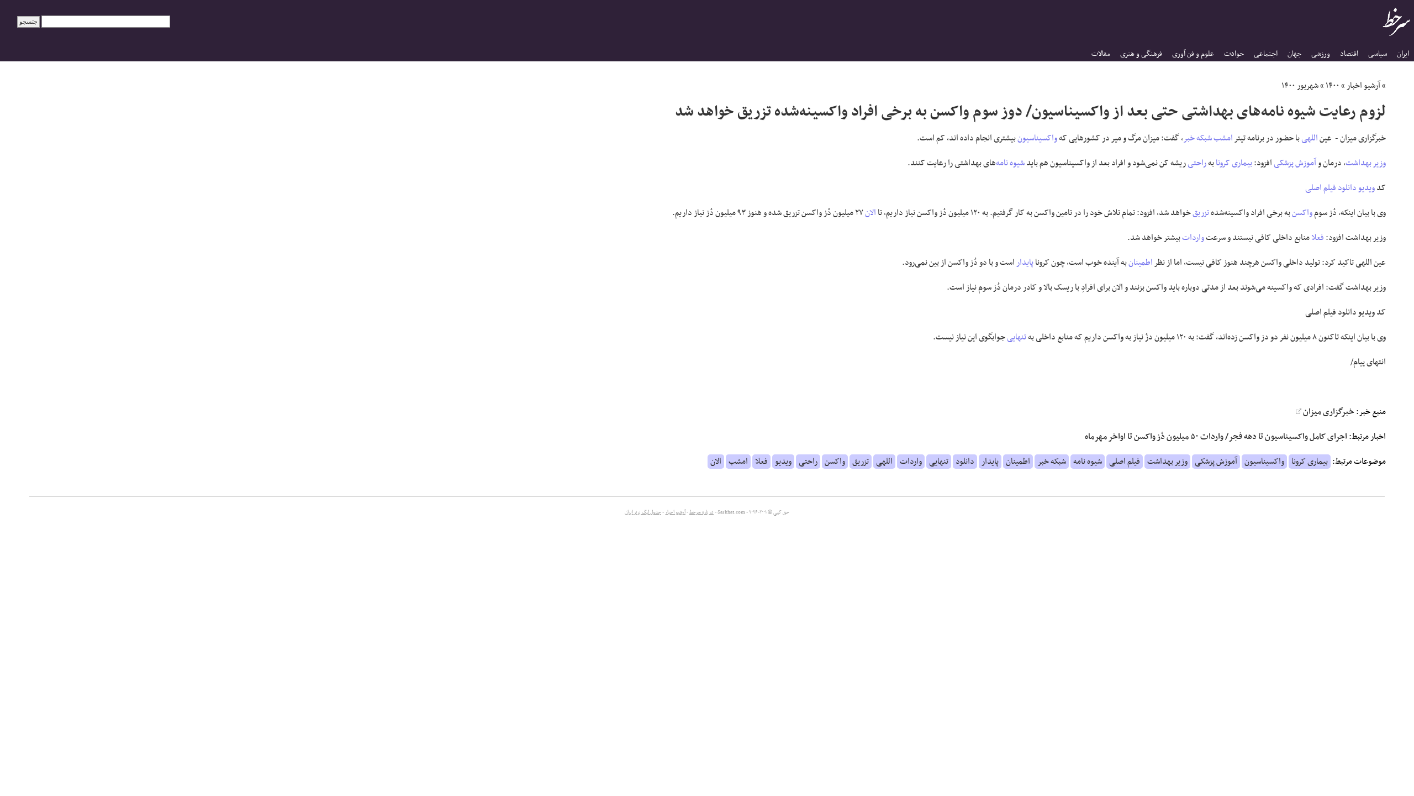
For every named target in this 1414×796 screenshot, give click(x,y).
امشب (1223, 138)
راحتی (1197, 163)
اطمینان (1140, 262)
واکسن (1302, 213)
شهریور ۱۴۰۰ (1299, 85)
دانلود (1347, 188)
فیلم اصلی (1320, 188)
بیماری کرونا (1234, 163)
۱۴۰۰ (1332, 85)
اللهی (1309, 138)
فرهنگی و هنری (1141, 54)
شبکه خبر (1197, 138)
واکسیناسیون (1037, 138)
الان (870, 213)
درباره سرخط (701, 512)
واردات (1193, 238)
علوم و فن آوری (1193, 54)
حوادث (1234, 54)
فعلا (1317, 238)
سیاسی (1377, 54)
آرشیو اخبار (1363, 85)
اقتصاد (1349, 54)
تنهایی (1016, 337)
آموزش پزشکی (1295, 163)
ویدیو (1366, 188)
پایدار (1024, 262)
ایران (1403, 54)
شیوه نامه (1010, 163)
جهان (1294, 54)
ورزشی (1320, 54)
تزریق (1201, 213)
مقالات (1100, 54)
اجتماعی (1266, 54)
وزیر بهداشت (1366, 163)
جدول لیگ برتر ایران (643, 512)
